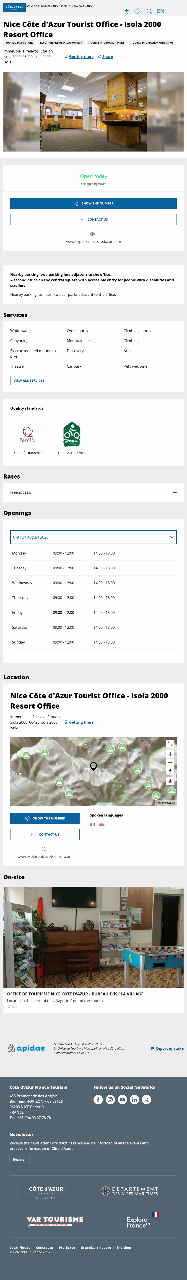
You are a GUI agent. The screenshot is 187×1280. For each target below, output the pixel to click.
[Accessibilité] (126, 11)
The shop (124, 1247)
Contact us (44, 1247)
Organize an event (96, 1247)
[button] (149, 11)
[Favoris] (138, 11)
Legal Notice (20, 1247)
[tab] (89, 537)
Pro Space (67, 1247)
